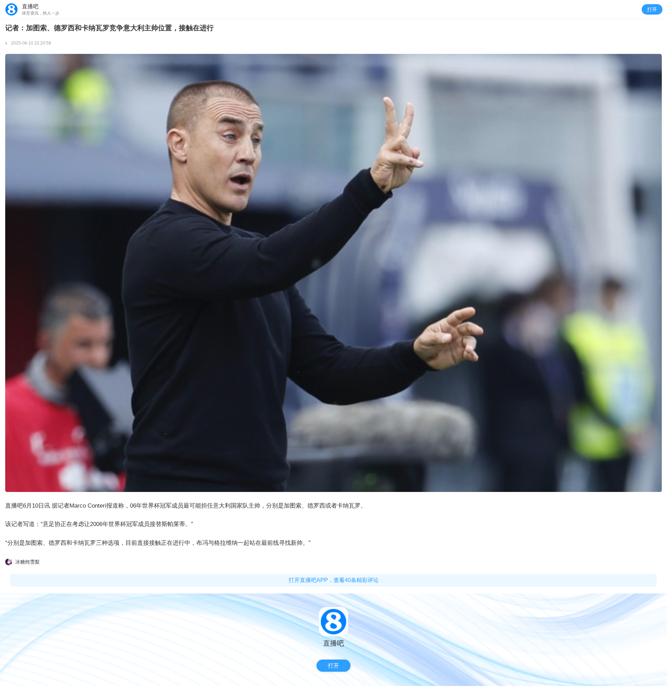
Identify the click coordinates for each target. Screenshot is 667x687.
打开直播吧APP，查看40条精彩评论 (334, 580)
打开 (652, 9)
